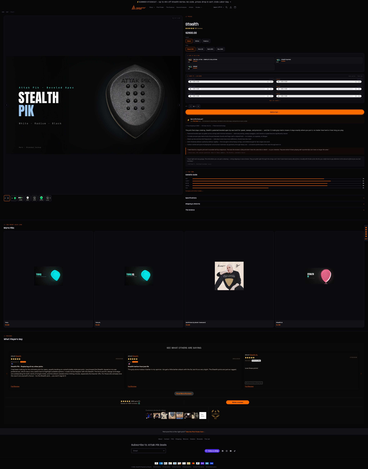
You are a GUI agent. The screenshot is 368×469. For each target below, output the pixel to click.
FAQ (172, 439)
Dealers (192, 439)
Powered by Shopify (146, 467)
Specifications (191, 198)
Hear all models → (274, 100)
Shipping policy (187, 466)
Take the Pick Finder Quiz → (195, 432)
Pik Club (195, 121)
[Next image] (179, 105)
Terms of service (176, 466)
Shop (7, 12)
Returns (185, 439)
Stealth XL (254, 355)
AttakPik (138, 467)
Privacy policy (166, 466)
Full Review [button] (15, 386)
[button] (151, 7)
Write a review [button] (237, 402)
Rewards (200, 439)
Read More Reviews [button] (183, 394)
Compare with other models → (194, 191)
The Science (190, 210)
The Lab (207, 439)
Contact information (198, 466)
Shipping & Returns (193, 204)
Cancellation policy (211, 466)
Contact (166, 439)
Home (3, 12)
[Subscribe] (163, 450)
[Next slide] (361, 373)
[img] (15, 359)
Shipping (178, 439)
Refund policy (157, 466)
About (160, 439)
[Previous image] (7, 105)
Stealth (18, 356)
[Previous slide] (6, 373)
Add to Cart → (275, 112)
